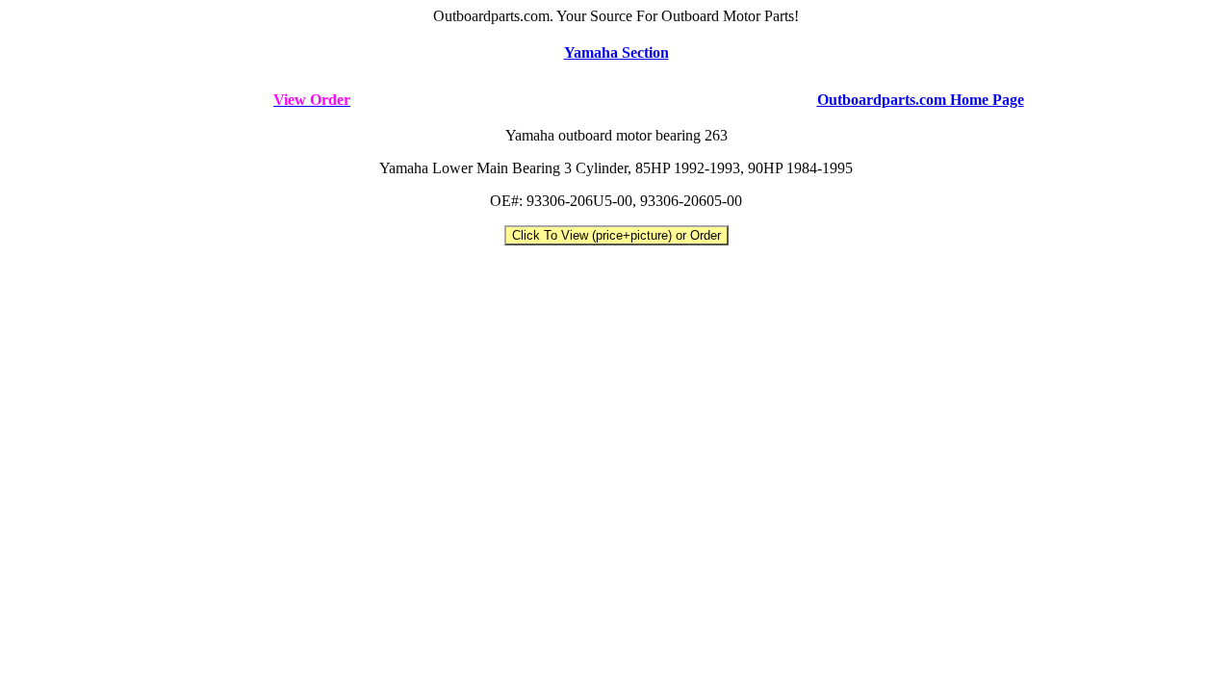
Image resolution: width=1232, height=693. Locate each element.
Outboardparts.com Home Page (920, 99)
